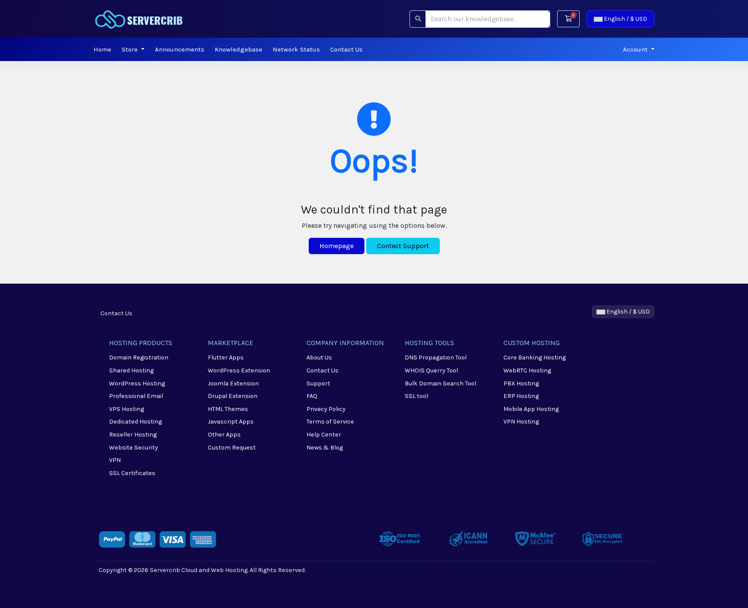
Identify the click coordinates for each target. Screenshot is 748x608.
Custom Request (232, 447)
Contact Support (403, 246)
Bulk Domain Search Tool (440, 383)
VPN (115, 460)
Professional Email (136, 396)
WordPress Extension (239, 370)
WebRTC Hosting (527, 370)
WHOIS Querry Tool (431, 370)
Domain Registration (138, 357)
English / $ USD (625, 19)
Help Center (323, 434)
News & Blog (324, 447)
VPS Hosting (126, 409)
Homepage (336, 246)
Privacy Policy (325, 409)
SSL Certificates (132, 473)
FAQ (311, 396)
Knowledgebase (238, 49)
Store (130, 49)
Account (636, 49)
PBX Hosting (521, 383)
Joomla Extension (233, 383)
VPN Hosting (521, 421)
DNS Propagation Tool (436, 357)
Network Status (296, 49)
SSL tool (416, 396)
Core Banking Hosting (534, 357)
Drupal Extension (233, 396)
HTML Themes (228, 409)
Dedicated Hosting (135, 421)
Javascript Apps (231, 421)
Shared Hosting (131, 370)
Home (102, 49)
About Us (319, 357)
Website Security (133, 447)
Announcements (179, 49)
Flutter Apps (226, 357)
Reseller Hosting (133, 434)
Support (318, 383)
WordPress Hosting (137, 383)
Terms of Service (330, 421)
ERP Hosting (521, 396)
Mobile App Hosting (531, 409)
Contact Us (346, 49)
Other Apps (224, 434)
